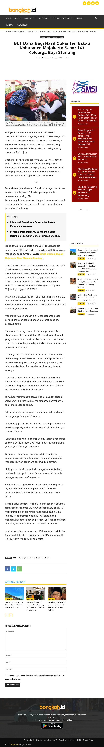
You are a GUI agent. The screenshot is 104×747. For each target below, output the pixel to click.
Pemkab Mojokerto (42, 558)
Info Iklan (72, 740)
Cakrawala (29, 18)
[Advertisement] (69, 10)
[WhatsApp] (19, 568)
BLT (14, 558)
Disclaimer (62, 740)
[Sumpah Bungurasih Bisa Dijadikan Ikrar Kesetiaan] (73, 310)
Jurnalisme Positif (50, 740)
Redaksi (39, 740)
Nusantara (44, 18)
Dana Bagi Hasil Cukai (26, 558)
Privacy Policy (88, 740)
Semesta (18, 18)
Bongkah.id (15, 744)
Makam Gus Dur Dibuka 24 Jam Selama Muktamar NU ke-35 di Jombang (88, 297)
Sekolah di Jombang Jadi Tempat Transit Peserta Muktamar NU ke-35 (14, 604)
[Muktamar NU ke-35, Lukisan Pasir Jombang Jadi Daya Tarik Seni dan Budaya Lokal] (35, 593)
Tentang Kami (29, 740)
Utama (9, 18)
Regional (81, 314)
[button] (96, 18)
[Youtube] (97, 3)
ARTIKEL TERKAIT (15, 582)
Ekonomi (78, 18)
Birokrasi (30, 31)
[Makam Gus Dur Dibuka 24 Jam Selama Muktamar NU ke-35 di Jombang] (73, 297)
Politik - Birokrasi (19, 31)
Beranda (8, 31)
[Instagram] (89, 3)
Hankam (9, 25)
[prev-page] (6, 615)
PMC (79, 740)
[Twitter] (93, 3)
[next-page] (10, 615)
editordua (44, 58)
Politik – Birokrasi (61, 18)
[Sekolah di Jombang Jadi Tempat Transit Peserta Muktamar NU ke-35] (14, 593)
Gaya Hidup (22, 25)
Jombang (9, 599)
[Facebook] (84, 3)
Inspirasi (51, 599)
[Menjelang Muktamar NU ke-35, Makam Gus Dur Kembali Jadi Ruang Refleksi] (57, 593)
